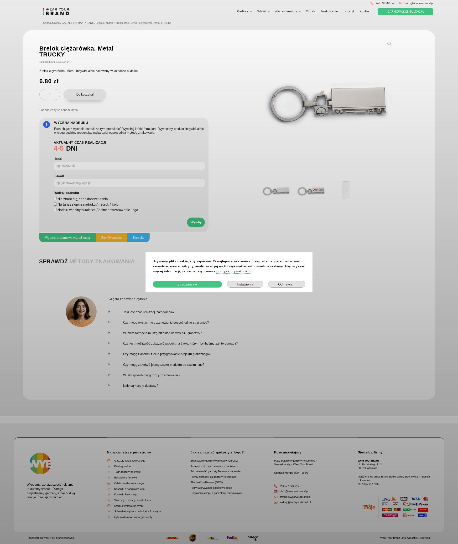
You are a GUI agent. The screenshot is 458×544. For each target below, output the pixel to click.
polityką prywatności (233, 271)
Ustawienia (245, 284)
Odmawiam (286, 284)
